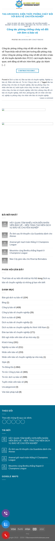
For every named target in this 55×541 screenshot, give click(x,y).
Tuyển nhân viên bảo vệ (13, 382)
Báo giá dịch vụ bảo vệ (12, 297)
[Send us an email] (18, 422)
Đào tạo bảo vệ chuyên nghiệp (34, 23)
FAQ (27, 534)
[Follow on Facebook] (4, 422)
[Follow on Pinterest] (23, 422)
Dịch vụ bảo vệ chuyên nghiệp (15, 322)
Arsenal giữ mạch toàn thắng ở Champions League (29, 243)
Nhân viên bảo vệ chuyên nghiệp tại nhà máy (22, 357)
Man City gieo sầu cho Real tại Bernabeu (28, 259)
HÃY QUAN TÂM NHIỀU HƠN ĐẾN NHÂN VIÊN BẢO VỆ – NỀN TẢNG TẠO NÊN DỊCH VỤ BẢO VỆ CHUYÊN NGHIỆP (30, 225)
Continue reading (27, 71)
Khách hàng (7, 342)
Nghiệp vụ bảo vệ (12, 25)
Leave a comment (46, 98)
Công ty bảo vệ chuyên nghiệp (16, 312)
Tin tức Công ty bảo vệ (37, 25)
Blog (4, 302)
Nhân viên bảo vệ (28, 25)
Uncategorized (8, 387)
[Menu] (3, 4)
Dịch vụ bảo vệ (13, 23)
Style (4, 362)
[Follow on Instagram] (9, 422)
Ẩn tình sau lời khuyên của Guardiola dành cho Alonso (31, 235)
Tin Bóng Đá (7, 367)
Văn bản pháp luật (10, 392)
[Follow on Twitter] (13, 422)
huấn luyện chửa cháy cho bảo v (28, 87)
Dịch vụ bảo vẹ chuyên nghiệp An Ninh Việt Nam (24, 327)
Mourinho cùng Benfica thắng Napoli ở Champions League (27, 251)
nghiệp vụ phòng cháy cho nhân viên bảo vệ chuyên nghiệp (27, 95)
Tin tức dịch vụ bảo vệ (12, 377)
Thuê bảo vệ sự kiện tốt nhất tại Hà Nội (19, 278)
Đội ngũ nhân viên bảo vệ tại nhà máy (19, 337)
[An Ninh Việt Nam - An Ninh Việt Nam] (27, 4)
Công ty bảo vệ (9, 307)
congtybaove (37, 39)
